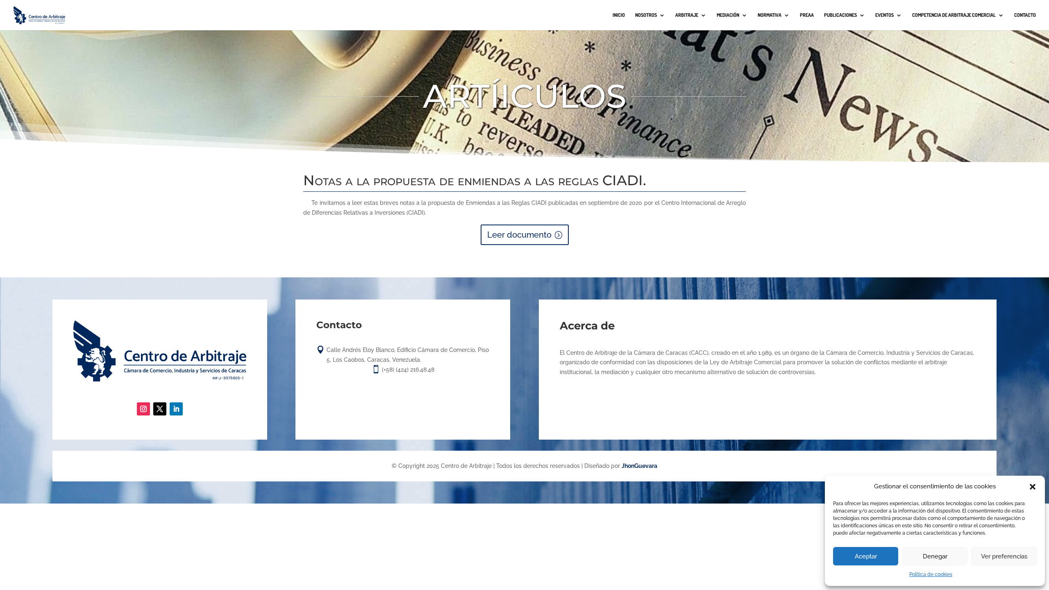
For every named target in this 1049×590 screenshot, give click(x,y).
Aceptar (866, 556)
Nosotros (646, 15)
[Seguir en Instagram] (143, 408)
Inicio (619, 15)
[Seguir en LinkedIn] (176, 408)
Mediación (728, 15)
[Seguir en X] (159, 408)
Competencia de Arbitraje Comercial (954, 15)
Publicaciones (840, 15)
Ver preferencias (1004, 556)
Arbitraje (686, 15)
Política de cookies (930, 574)
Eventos (884, 15)
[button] (1033, 487)
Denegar (935, 556)
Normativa (769, 15)
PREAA (807, 15)
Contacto (1025, 15)
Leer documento (519, 235)
